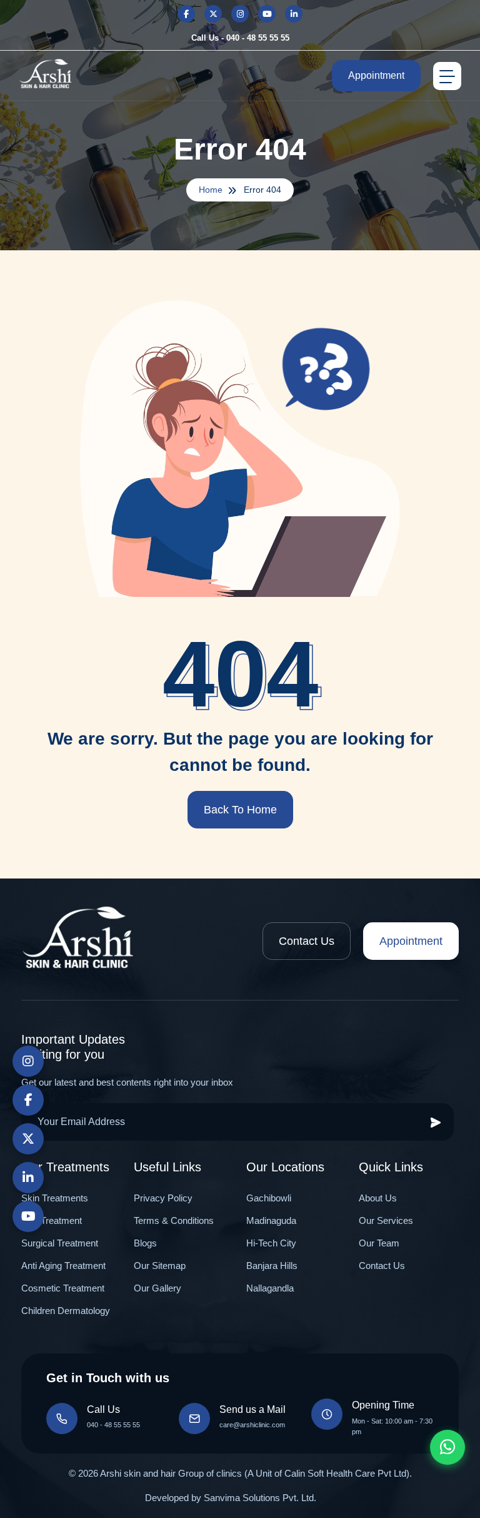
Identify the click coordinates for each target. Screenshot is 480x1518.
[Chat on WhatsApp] (447, 1447)
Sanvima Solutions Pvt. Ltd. (260, 1497)
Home (210, 190)
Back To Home (240, 809)
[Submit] (436, 1122)
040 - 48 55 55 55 (113, 1425)
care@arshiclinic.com (252, 1425)
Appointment (376, 75)
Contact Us (306, 941)
